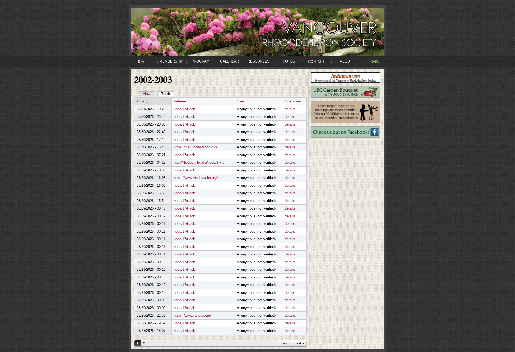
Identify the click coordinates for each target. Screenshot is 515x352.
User (240, 101)
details (290, 109)
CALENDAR (229, 61)
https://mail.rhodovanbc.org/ (195, 147)
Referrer (180, 101)
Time (140, 101)
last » (300, 343)
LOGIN (374, 62)
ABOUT (346, 61)
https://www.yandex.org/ (192, 315)
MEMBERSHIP (171, 61)
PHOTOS (287, 61)
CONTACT (316, 62)
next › (286, 343)
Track (167, 94)
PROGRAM (200, 61)
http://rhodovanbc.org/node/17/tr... (200, 162)
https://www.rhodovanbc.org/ (196, 178)
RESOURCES (259, 61)
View (146, 94)
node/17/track (184, 109)
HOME (142, 62)
